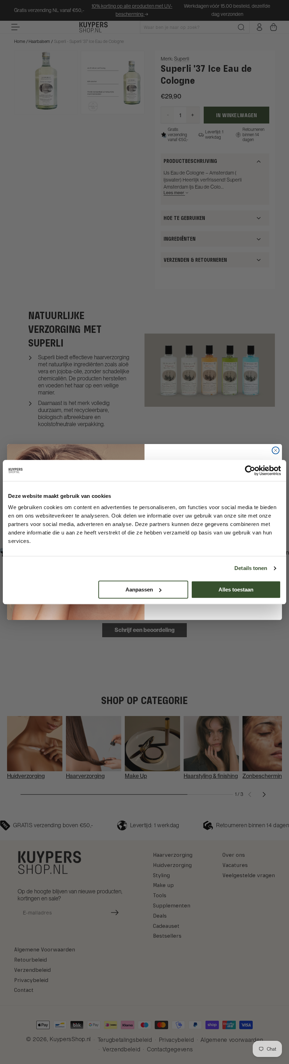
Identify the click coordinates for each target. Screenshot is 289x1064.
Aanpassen (139, 590)
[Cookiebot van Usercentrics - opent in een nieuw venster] (250, 470)
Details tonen (250, 568)
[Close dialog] (275, 450)
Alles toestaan (236, 590)
